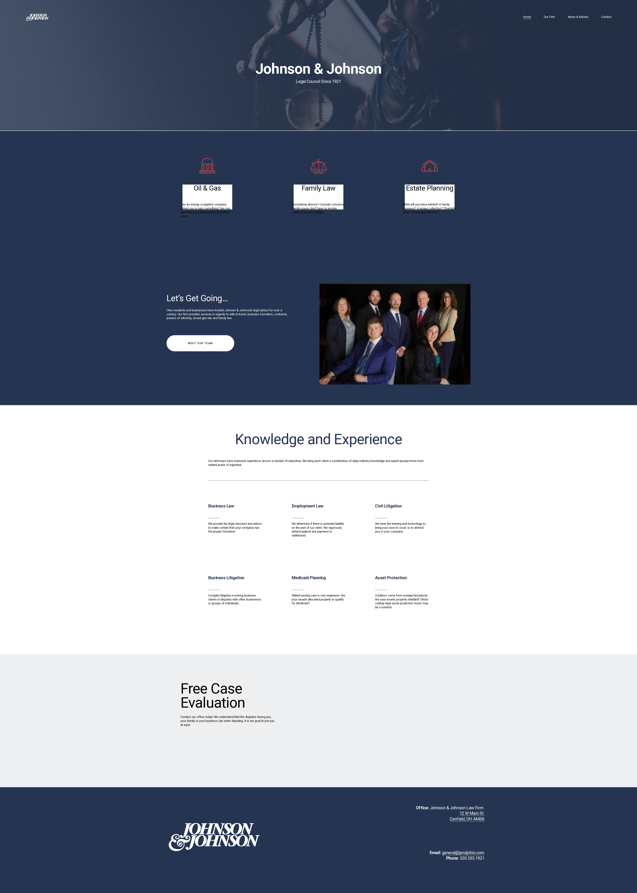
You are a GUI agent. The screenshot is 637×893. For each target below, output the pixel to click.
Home (527, 17)
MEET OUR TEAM (200, 343)
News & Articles (578, 17)
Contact (606, 17)
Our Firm (549, 17)
